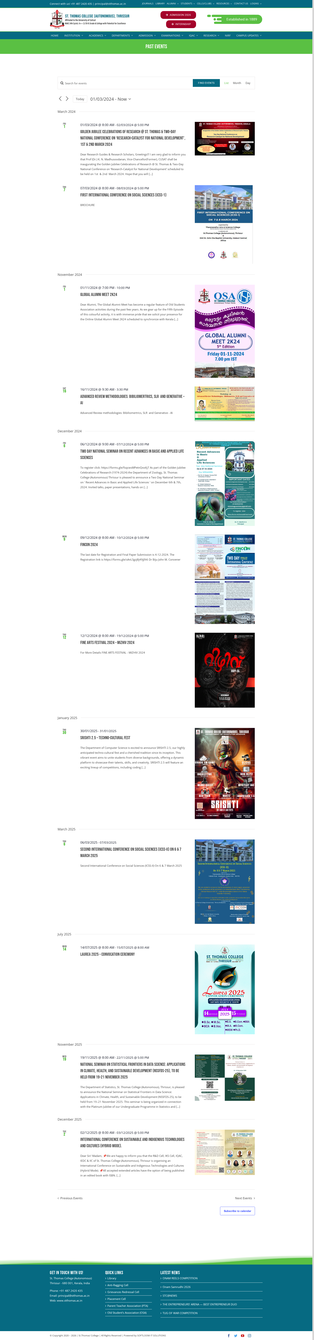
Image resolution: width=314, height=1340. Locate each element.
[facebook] (228, 1335)
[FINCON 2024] (225, 579)
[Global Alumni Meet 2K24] (225, 331)
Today (80, 99)
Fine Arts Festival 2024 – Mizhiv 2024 (107, 642)
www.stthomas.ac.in (69, 1300)
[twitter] (235, 1335)
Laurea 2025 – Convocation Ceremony (107, 954)
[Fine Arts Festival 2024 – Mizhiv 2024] (225, 670)
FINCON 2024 (89, 544)
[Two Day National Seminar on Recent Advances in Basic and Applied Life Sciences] (225, 483)
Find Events (206, 82)
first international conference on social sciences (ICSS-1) (123, 195)
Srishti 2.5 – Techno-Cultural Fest (105, 737)
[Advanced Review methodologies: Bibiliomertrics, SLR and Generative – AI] (225, 403)
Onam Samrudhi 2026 (177, 1287)
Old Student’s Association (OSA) (126, 1312)
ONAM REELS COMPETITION (180, 1278)
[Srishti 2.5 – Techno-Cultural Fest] (225, 773)
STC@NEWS (170, 1295)
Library (111, 1278)
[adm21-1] (234, 15)
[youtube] (242, 1335)
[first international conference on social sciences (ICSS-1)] (225, 224)
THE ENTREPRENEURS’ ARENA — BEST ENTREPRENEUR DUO (200, 1304)
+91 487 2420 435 (71, 1290)
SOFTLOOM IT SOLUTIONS (151, 1335)
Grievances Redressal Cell (123, 1292)
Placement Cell (116, 1299)
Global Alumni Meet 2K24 (98, 294)
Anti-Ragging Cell (117, 1285)
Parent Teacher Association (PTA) (127, 1306)
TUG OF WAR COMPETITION (180, 1313)
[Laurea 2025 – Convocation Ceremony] (225, 989)
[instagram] (249, 1335)
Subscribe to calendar (237, 1211)
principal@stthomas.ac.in (74, 1295)
